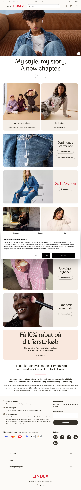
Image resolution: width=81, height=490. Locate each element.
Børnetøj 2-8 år (13, 127)
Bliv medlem (40, 355)
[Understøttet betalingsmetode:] (27, 437)
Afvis (46, 255)
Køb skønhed (65, 314)
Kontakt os (32, 481)
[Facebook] (62, 437)
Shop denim (65, 189)
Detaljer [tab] (40, 233)
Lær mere (40, 76)
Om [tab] (65, 233)
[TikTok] (69, 437)
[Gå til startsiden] (18, 6)
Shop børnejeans (65, 152)
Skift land (42, 485)
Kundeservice (7, 2)
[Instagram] (55, 437)
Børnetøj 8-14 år (59, 127)
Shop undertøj (65, 277)
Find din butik (17, 2)
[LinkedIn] (55, 443)
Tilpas (35, 255)
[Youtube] (75, 437)
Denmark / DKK (73, 2)
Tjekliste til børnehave (27, 127)
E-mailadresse (58, 411)
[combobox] (43, 6)
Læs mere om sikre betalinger (28, 432)
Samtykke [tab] (16, 233)
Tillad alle (63, 255)
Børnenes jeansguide (65, 157)
